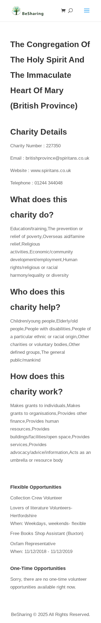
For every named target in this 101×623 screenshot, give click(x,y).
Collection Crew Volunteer (36, 497)
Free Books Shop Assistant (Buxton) (46, 533)
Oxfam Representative (32, 543)
